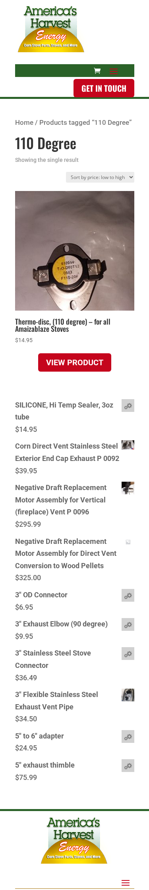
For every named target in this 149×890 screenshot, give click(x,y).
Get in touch (103, 88)
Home (24, 122)
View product (74, 362)
